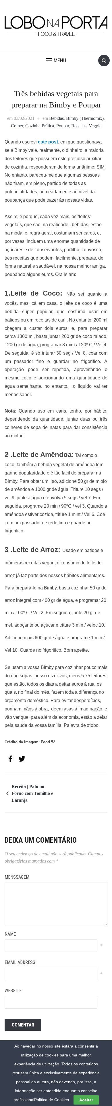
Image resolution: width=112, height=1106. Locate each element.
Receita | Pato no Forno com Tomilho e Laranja (32, 793)
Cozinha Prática (39, 125)
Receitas (78, 125)
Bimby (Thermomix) (85, 118)
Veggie (95, 125)
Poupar (62, 125)
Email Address (20, 962)
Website (13, 990)
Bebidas (56, 118)
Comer (17, 125)
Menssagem (17, 877)
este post (48, 141)
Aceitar (86, 1100)
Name (10, 934)
